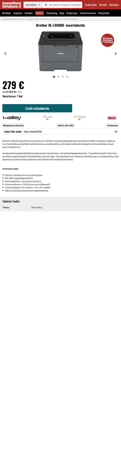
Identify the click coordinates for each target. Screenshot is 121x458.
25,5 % (12, 91)
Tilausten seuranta (88, 13)
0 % (20, 91)
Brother (55, 19)
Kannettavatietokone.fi (13, 19)
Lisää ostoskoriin (37, 108)
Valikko (7, 13)
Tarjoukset (17, 13)
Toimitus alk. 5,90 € (66, 125)
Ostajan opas (71, 13)
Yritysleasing (51, 13)
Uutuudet (29, 13)
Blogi (62, 13)
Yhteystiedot (103, 13)
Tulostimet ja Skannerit (38, 19)
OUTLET (39, 13)
